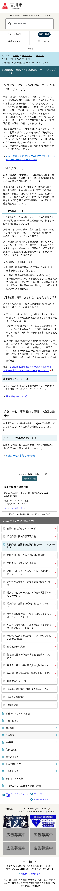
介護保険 (40, 55)
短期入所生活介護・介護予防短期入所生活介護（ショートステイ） (29, 615)
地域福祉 (10, 742)
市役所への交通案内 (31, 874)
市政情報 (29, 48)
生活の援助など (13, 764)
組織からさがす (41, 799)
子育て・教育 (14, 41)
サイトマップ (40, 794)
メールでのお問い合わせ (15, 508)
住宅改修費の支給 (16, 646)
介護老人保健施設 (16, 697)
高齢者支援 (11, 749)
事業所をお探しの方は (17, 396)
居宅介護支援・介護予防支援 (21, 536)
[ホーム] (14, 6)
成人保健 (10, 728)
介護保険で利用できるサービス (16, 59)
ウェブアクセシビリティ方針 (17, 795)
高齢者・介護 (29, 478)
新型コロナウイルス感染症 (19, 713)
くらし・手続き (15, 34)
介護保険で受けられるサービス (22, 528)
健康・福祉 (44, 34)
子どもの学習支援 (14, 778)
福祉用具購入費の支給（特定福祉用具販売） (29, 673)
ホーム (16, 55)
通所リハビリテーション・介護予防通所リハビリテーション (29, 594)
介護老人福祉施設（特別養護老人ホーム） (28, 689)
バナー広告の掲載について (35, 809)
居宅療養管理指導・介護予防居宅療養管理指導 (29, 583)
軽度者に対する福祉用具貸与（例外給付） (28, 665)
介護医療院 (12, 705)
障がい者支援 (12, 757)
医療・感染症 (12, 720)
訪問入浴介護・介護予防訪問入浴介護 (26, 555)
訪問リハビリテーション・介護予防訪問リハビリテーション (29, 572)
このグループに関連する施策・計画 (23, 785)
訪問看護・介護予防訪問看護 (21, 563)
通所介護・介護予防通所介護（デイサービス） (28, 605)
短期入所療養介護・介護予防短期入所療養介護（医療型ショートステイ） (29, 626)
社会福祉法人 (12, 771)
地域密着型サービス (17, 681)
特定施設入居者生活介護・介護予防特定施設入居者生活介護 (29, 637)
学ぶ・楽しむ (44, 41)
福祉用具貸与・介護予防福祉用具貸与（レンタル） (29, 656)
